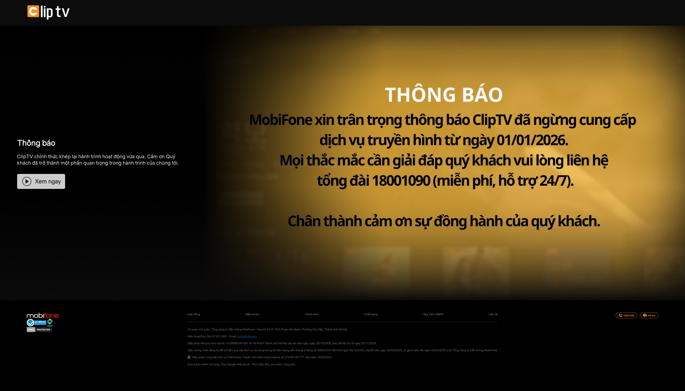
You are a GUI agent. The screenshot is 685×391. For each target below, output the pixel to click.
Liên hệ (493, 314)
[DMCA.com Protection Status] (39, 331)
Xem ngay (48, 181)
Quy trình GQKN (433, 314)
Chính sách (312, 314)
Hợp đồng (193, 314)
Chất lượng (371, 314)
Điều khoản (252, 314)
